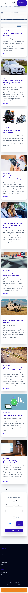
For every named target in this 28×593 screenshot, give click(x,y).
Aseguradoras (4, 552)
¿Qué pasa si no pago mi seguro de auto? (11, 131)
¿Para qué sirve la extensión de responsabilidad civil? (13, 369)
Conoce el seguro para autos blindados (13, 321)
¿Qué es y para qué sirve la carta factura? (12, 34)
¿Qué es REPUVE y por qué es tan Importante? (14, 461)
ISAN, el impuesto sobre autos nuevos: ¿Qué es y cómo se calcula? (13, 82)
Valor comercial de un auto (12, 415)
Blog (2, 554)
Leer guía (6, 53)
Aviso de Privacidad (19, 523)
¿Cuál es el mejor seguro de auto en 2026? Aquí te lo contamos (13, 225)
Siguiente (7, 489)
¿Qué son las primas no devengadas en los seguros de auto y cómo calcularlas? (13, 177)
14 (4, 489)
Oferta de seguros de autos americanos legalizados (12, 274)
